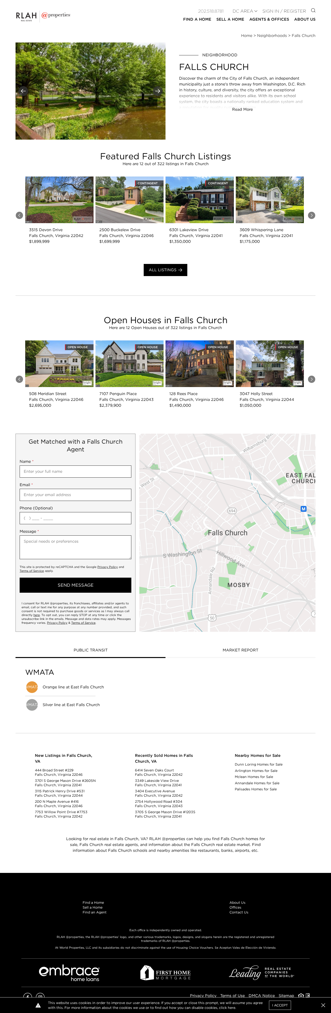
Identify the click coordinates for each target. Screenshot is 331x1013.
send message (76, 585)
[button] (227, 533)
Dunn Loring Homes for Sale (259, 764)
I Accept (280, 1005)
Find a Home (93, 902)
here (36, 615)
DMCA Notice (262, 995)
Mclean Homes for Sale (254, 777)
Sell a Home (92, 907)
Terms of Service (32, 571)
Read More (242, 109)
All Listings (162, 270)
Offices (235, 907)
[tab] (91, 650)
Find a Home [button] (197, 19)
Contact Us (238, 912)
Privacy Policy (107, 567)
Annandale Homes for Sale (257, 783)
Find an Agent (95, 912)
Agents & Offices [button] (269, 19)
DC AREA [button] (243, 11)
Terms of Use (232, 995)
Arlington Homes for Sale (256, 771)
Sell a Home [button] (230, 19)
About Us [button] (304, 19)
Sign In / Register (284, 11)
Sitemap (286, 995)
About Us (237, 902)
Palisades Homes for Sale (256, 789)
